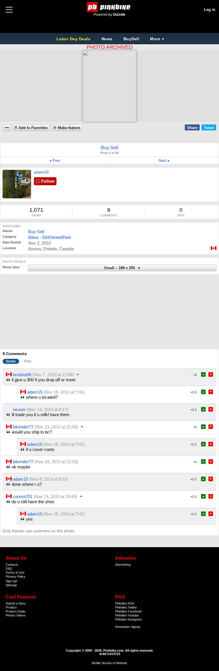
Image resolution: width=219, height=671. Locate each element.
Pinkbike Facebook (128, 611)
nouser (19, 409)
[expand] (7, 127)
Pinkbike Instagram (128, 619)
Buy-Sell (36, 231)
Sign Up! (11, 581)
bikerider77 (23, 426)
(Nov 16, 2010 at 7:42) (64, 444)
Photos (10, 615)
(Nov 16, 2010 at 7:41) (64, 392)
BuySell (131, 39)
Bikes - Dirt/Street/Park (49, 237)
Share (192, 128)
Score (11, 361)
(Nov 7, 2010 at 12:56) (53, 374)
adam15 (41, 172)
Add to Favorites (33, 128)
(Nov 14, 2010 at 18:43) (55, 496)
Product (11, 607)
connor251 (23, 496)
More (155, 39)
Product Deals (15, 611)
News (107, 39)
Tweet (209, 128)
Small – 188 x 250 (120, 268)
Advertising (123, 564)
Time (27, 361)
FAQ (9, 568)
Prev (56, 160)
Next (163, 160)
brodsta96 (22, 374)
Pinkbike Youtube (127, 615)
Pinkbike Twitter (126, 607)
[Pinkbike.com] (109, 7)
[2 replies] (78, 374)
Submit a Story (16, 603)
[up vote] (203, 374)
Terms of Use (15, 572)
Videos (21, 615)
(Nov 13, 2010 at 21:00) (56, 426)
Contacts (12, 564)
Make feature (69, 128)
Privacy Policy (15, 576)
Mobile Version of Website (109, 663)
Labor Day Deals (74, 39)
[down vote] (210, 374)
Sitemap (11, 585)
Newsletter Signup (127, 626)
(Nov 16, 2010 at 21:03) (56, 461)
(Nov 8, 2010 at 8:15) (48, 479)
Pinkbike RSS (124, 603)
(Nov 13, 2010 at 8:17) (47, 409)
